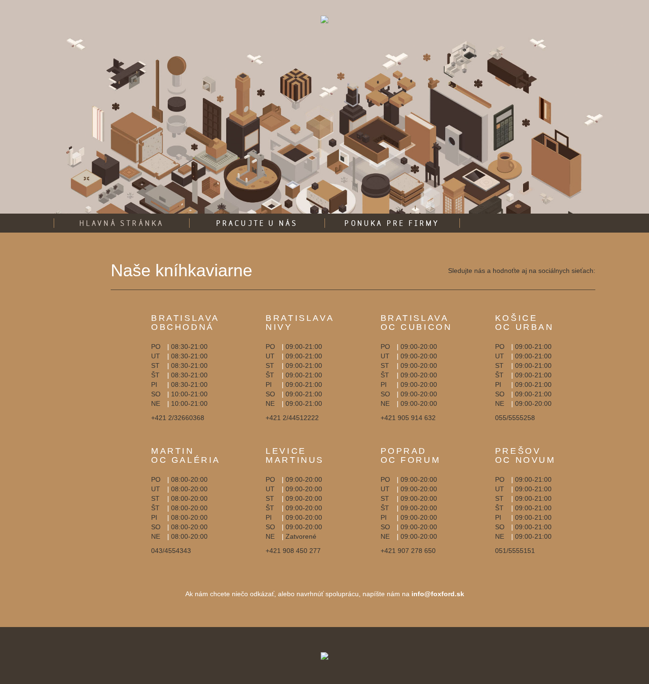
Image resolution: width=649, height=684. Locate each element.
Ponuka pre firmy (391, 223)
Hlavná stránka (121, 223)
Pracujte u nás (257, 223)
